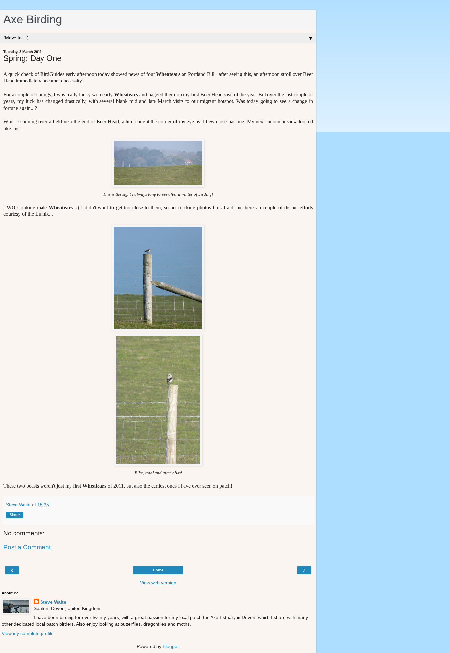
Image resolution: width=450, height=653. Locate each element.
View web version (158, 582)
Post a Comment (27, 547)
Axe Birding (32, 19)
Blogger (171, 646)
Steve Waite (53, 601)
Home (158, 570)
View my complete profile (28, 633)
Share (14, 515)
